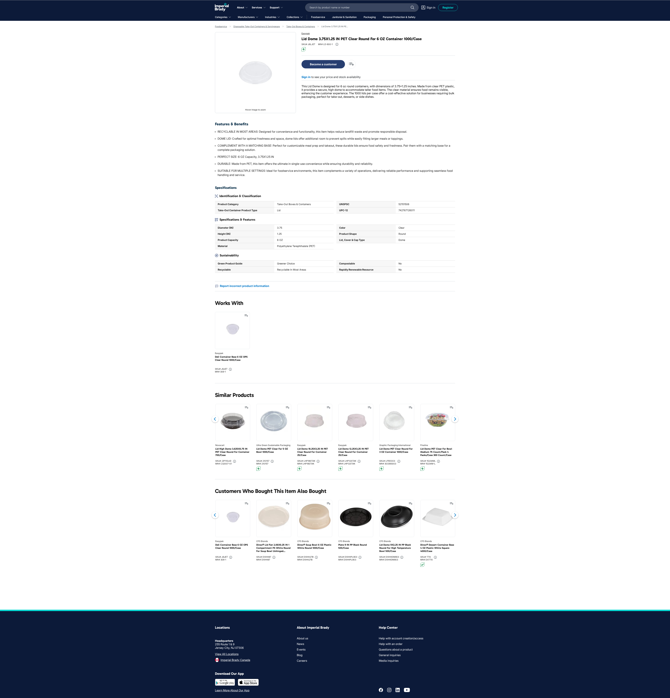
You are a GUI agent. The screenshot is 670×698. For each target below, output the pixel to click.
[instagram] (389, 690)
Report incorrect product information (244, 286)
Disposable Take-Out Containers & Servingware (256, 26)
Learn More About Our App (232, 690)
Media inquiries (389, 660)
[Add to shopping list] (246, 315)
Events (301, 649)
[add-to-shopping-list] (351, 64)
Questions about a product (396, 649)
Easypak (306, 33)
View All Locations (227, 654)
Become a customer (323, 64)
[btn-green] (422, 565)
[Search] (412, 7)
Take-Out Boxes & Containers (300, 26)
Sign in (306, 77)
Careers (302, 660)
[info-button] (337, 44)
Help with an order (391, 644)
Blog (300, 655)
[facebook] (381, 690)
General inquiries (390, 655)
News (300, 644)
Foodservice (221, 26)
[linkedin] (398, 690)
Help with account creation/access (401, 638)
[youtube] (407, 690)
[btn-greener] (304, 49)
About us (302, 638)
